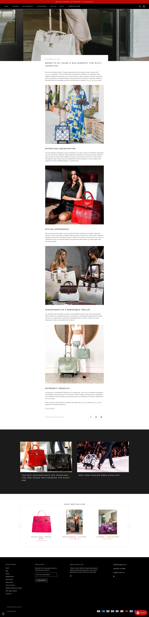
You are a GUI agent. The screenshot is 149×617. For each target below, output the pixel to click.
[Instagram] (70, 576)
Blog (7, 571)
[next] (129, 525)
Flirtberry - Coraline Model (107, 537)
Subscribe (42, 580)
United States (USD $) (14, 607)
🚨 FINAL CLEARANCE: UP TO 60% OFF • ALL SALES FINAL (74, 1)
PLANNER (15, 6)
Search (7, 574)
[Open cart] (144, 6)
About (7, 568)
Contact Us (9, 594)
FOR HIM (53, 6)
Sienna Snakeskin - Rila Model (74, 537)
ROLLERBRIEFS (28, 6)
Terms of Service (10, 585)
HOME (6, 6)
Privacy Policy (9, 582)
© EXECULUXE (11, 611)
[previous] (20, 525)
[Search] (140, 6)
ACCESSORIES (42, 6)
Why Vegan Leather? (11, 591)
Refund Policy (9, 579)
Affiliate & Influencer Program (14, 588)
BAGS (62, 6)
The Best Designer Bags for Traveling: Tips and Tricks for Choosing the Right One (46, 477)
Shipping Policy (10, 576)
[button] (3, 613)
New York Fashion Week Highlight (99, 475)
